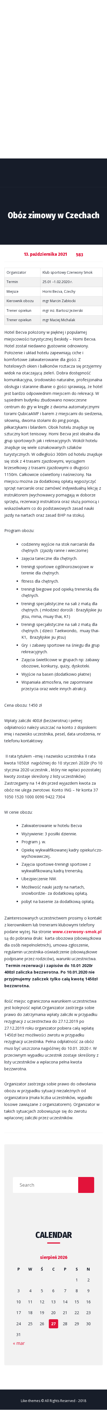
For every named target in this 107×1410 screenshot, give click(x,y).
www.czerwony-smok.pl (77, 931)
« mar (19, 1343)
